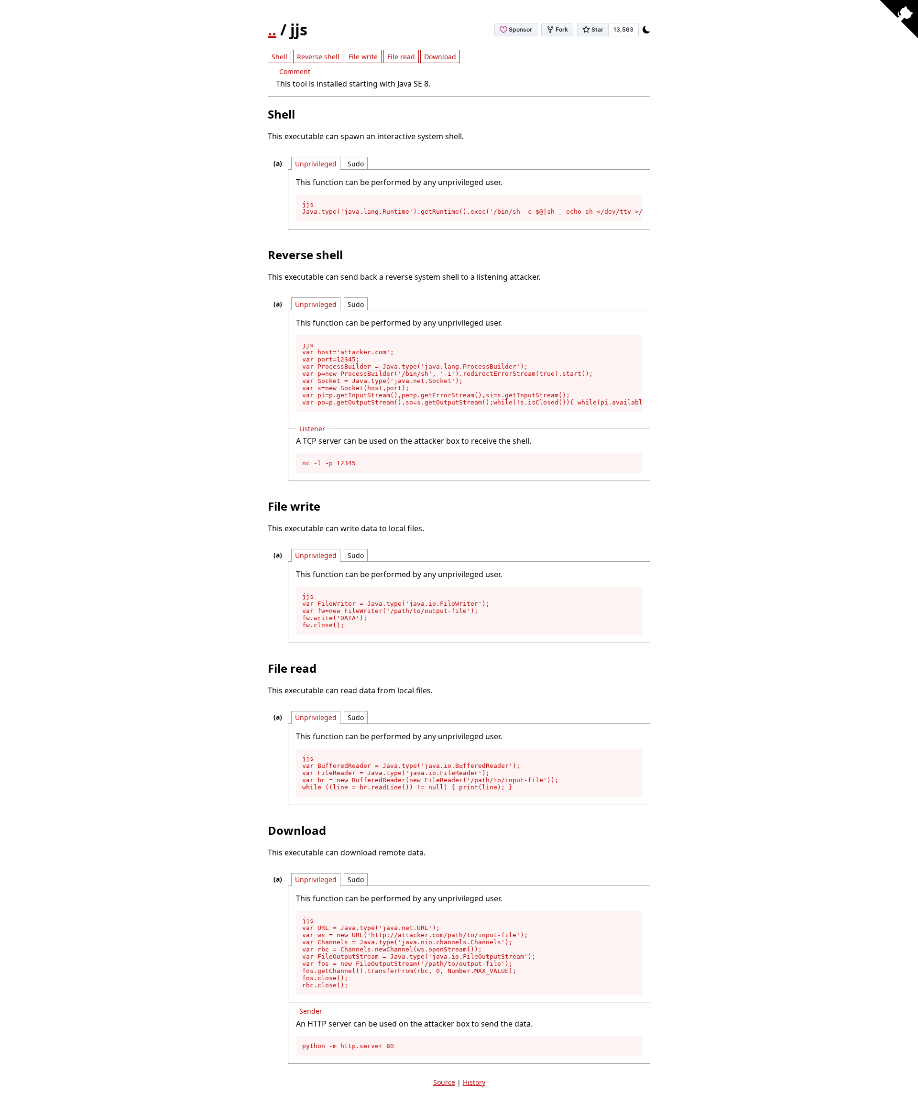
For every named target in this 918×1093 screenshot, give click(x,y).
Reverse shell (318, 56)
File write (363, 56)
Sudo (356, 163)
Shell (279, 56)
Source (444, 1082)
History (474, 1082)
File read (401, 56)
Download (440, 56)
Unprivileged (316, 163)
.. (272, 29)
